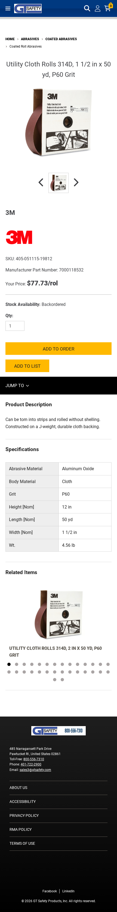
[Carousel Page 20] (47, 672)
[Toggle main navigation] (7, 8)
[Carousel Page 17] (24, 672)
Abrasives (30, 39)
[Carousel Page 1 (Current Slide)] (9, 664)
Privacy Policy (24, 815)
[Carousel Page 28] (108, 672)
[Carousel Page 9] (70, 664)
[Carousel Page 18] (31, 672)
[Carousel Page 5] (39, 664)
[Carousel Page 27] (100, 672)
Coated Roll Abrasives (26, 46)
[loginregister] (97, 8)
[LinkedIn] (66, 879)
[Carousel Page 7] (54, 664)
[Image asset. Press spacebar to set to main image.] (58, 183)
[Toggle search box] (87, 8)
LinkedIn (68, 891)
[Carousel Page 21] (54, 672)
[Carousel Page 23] (70, 672)
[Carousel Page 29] (54, 679)
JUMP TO (15, 385)
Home (10, 39)
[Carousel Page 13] (100, 664)
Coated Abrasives (61, 39)
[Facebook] (50, 879)
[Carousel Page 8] (62, 664)
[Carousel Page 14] (108, 664)
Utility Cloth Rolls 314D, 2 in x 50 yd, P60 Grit (55, 652)
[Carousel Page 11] (85, 664)
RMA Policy (21, 829)
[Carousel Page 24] (77, 672)
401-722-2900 (31, 764)
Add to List (27, 366)
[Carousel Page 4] (31, 664)
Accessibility (23, 801)
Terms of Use (22, 843)
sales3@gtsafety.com (35, 770)
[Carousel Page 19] (39, 672)
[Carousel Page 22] (62, 672)
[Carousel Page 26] (92, 672)
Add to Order (58, 349)
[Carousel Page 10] (77, 664)
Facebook (49, 891)
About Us (18, 787)
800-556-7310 (33, 759)
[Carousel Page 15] (9, 672)
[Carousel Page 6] (47, 664)
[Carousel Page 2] (16, 664)
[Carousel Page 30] (62, 679)
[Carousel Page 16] (16, 672)
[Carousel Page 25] (85, 672)
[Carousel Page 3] (24, 664)
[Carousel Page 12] (92, 664)
